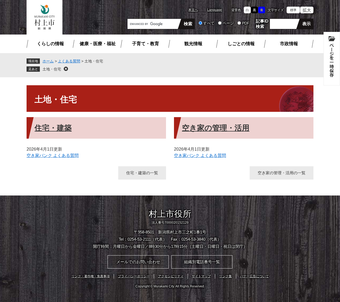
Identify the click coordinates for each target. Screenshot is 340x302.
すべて (208, 23)
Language (214, 10)
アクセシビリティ (171, 276)
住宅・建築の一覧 (142, 173)
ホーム (48, 61)
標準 (293, 10)
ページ (228, 23)
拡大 (307, 10)
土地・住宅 (51, 69)
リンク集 (225, 276)
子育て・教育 (145, 43)
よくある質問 (69, 61)
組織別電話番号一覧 (202, 262)
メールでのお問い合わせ (138, 262)
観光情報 (193, 43)
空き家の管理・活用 (215, 128)
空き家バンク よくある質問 (53, 155)
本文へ (193, 10)
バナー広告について (254, 276)
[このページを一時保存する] (332, 58)
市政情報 (289, 43)
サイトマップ (201, 276)
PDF (245, 23)
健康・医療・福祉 (98, 43)
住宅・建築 (53, 128)
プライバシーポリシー (134, 276)
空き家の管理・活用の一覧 (281, 173)
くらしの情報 (50, 43)
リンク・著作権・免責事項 (90, 276)
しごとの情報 (241, 43)
